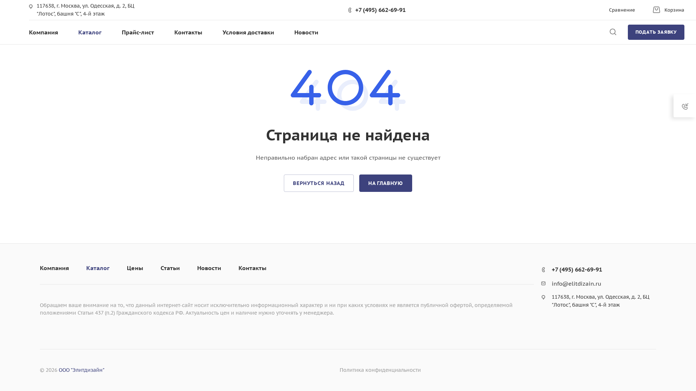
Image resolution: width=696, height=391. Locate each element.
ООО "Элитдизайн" (81, 370)
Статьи (170, 268)
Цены (135, 268)
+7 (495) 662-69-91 (380, 9)
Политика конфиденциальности (380, 370)
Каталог (97, 268)
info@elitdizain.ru (576, 283)
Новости (209, 268)
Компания (54, 268)
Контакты (252, 268)
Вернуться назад (319, 183)
